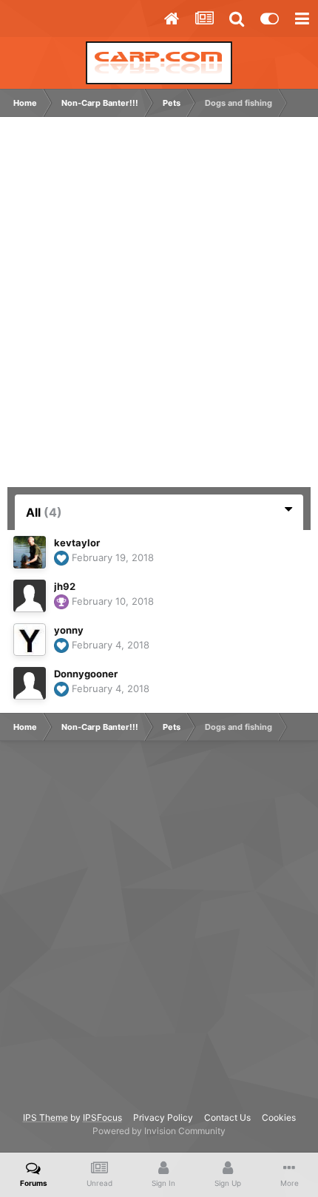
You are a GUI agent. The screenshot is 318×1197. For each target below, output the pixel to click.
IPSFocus (102, 1117)
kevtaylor (77, 543)
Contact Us (227, 1117)
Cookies (279, 1117)
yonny (69, 630)
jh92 (64, 586)
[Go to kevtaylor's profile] (29, 552)
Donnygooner (86, 674)
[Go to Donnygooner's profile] (29, 683)
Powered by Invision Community (159, 1130)
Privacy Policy (163, 1117)
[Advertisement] (159, 309)
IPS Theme (45, 1117)
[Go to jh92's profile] (29, 596)
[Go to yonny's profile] (29, 639)
